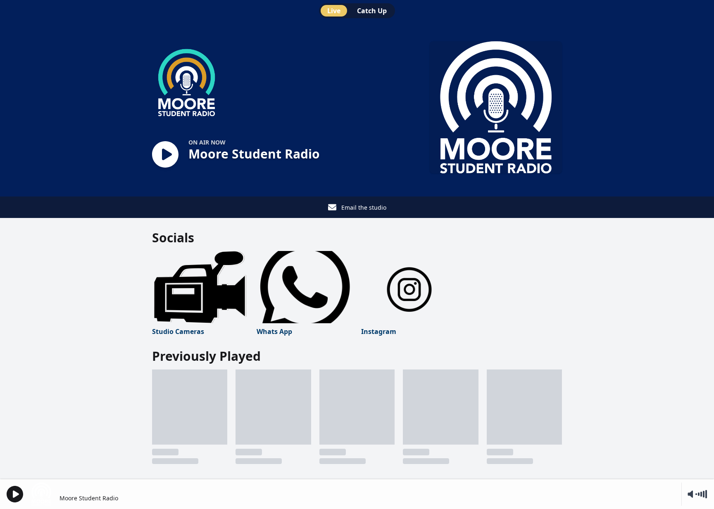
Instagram (378, 331)
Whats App (274, 331)
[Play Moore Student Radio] (165, 155)
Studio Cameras (178, 331)
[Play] (15, 494)
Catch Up (372, 10)
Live (333, 10)
